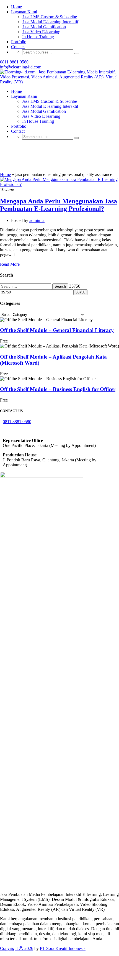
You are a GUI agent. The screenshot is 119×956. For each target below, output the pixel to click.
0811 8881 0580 (14, 62)
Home (16, 91)
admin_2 (37, 220)
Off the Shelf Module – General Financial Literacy (57, 330)
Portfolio (18, 41)
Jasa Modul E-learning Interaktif (50, 106)
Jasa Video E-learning (41, 31)
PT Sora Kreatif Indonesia (63, 948)
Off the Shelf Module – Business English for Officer (57, 389)
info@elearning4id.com (20, 67)
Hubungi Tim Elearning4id (59, 21)
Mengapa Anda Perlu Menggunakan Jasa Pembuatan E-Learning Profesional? (58, 205)
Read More (10, 264)
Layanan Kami (24, 96)
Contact (18, 46)
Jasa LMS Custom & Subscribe (49, 101)
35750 (74, 286)
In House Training (38, 36)
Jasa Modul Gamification (44, 111)
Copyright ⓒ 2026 (16, 948)
